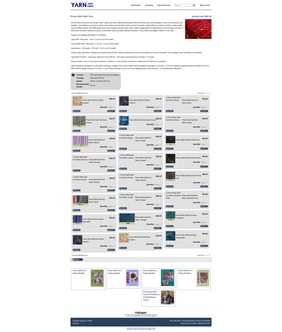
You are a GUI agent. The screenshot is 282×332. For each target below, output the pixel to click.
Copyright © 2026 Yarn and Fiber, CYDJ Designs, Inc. (141, 329)
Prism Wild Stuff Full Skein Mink (188, 158)
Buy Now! (110, 111)
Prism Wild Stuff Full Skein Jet (187, 140)
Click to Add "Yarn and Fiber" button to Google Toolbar (141, 328)
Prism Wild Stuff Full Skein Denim (142, 120)
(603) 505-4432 (204, 323)
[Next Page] (209, 93)
